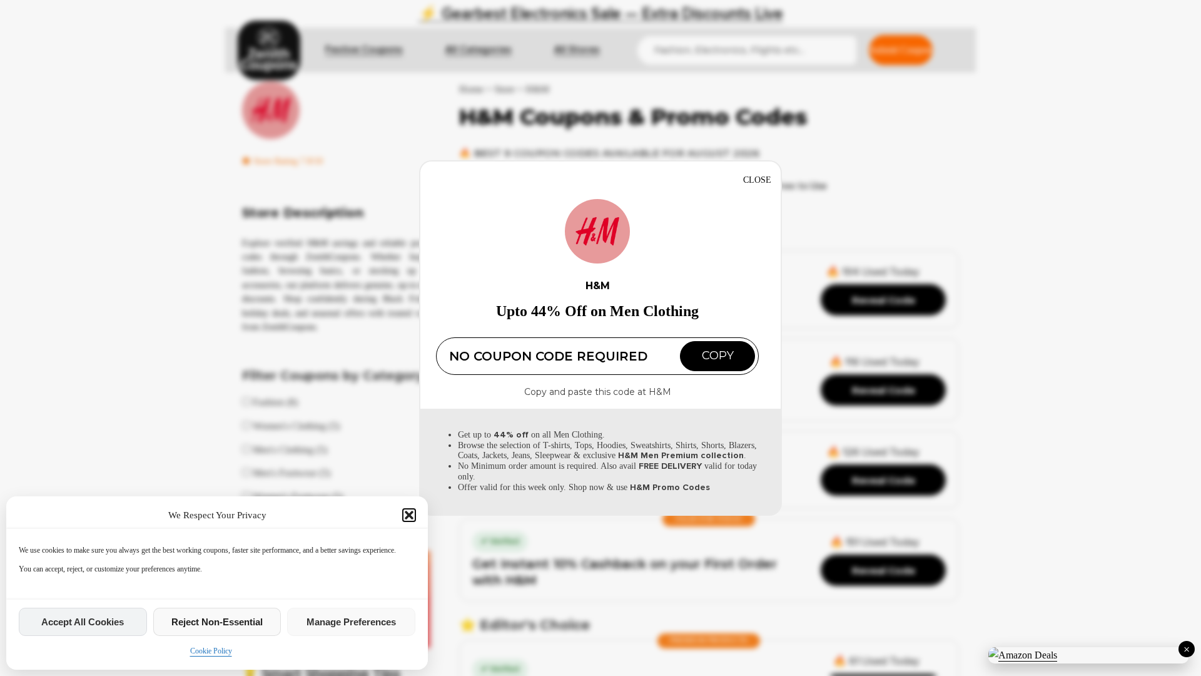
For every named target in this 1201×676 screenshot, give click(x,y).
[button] (409, 515)
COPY (718, 355)
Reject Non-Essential (217, 622)
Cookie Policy (211, 651)
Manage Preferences (351, 622)
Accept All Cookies (82, 622)
